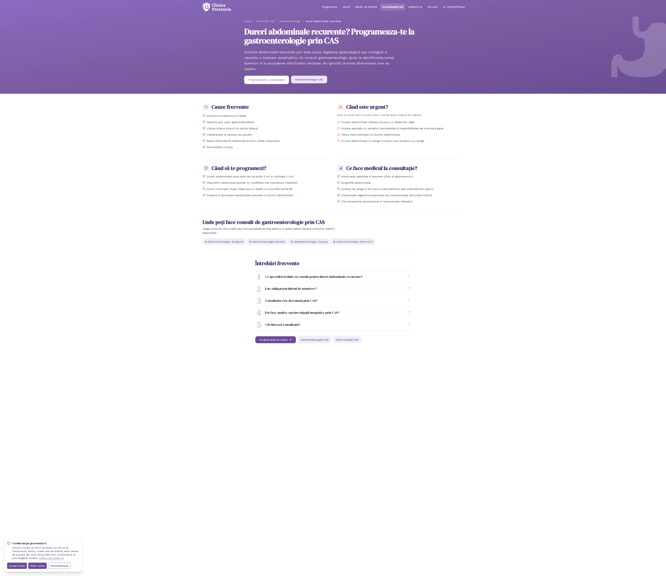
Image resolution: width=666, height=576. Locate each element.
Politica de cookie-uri (51, 558)
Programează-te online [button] (273, 339)
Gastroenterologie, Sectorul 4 (354, 241)
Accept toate (17, 565)
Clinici (346, 7)
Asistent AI (415, 7)
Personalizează (59, 565)
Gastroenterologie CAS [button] (309, 79)
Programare (329, 7)
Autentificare (456, 7)
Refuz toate (37, 565)
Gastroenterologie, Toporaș (310, 241)
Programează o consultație (266, 79)
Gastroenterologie (289, 21)
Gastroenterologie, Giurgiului (226, 241)
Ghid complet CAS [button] (347, 339)
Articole (433, 7)
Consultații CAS (392, 7)
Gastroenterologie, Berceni (268, 241)
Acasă (247, 21)
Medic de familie (366, 7)
